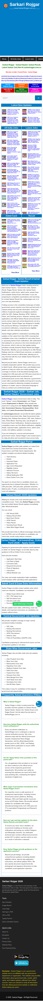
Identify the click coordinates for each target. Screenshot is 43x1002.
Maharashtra (25, 80)
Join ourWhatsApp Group (21, 90)
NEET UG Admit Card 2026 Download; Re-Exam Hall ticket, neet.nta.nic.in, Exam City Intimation (14, 236)
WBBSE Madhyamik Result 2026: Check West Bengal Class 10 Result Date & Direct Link (34, 246)
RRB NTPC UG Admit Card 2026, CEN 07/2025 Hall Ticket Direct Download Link (13, 261)
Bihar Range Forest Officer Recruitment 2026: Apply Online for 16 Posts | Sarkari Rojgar (34, 163)
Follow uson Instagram (35, 90)
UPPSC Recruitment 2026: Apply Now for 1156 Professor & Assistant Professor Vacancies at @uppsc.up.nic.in (13, 112)
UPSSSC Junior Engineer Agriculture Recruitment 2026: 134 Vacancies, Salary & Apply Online (34, 111)
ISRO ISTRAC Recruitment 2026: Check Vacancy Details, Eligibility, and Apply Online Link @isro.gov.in (14, 198)
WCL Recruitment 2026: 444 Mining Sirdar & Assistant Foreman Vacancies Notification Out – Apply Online (14, 178)
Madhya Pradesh (16, 78)
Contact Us (5, 938)
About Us (5, 932)
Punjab (39, 80)
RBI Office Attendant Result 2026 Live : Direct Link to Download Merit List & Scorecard (34, 227)
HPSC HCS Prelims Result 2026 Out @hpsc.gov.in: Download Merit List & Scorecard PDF (34, 260)
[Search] (38, 97)
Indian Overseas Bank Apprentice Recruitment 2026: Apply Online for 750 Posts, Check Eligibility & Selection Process (14, 191)
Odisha (33, 80)
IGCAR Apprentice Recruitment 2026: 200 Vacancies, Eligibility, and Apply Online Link (13, 171)
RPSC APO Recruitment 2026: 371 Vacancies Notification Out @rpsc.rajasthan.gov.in (34, 214)
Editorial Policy (7, 945)
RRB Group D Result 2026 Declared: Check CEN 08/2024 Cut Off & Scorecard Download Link (34, 221)
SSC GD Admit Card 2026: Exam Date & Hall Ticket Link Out (13, 249)
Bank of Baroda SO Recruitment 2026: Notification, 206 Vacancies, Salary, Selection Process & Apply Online (14, 150)
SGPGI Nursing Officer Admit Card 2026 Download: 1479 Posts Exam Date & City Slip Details (13, 243)
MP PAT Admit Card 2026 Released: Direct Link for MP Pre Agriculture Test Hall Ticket (13, 255)
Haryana (17, 76)
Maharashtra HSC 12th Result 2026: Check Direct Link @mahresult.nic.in (34, 265)
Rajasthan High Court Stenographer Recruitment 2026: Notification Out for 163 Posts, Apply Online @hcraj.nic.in (34, 156)
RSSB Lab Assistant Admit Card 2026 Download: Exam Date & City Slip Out (14, 267)
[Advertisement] (21, 34)
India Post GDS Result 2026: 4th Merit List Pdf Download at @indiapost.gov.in (33, 234)
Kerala (8, 78)
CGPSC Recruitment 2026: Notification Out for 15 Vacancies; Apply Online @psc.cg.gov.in (34, 199)
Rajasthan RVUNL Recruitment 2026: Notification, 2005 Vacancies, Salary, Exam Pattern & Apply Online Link (34, 148)
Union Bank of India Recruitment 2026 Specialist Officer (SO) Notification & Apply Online (12, 158)
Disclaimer (5, 935)
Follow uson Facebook (35, 85)
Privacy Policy (6, 941)
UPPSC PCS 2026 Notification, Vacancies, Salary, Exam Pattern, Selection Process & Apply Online (34, 192)
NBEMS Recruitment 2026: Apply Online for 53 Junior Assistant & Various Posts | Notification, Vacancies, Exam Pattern (34, 206)
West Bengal (16, 80)
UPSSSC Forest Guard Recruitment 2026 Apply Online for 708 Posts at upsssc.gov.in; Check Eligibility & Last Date (34, 177)
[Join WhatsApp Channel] (39, 604)
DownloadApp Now (21, 85)
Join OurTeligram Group (8, 85)
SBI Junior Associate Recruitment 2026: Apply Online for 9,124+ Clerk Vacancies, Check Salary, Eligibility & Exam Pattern (34, 120)
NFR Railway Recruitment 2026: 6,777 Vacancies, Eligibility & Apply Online (13, 184)
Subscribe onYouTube (8, 90)
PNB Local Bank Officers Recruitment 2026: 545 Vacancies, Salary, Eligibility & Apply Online (13, 165)
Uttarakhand (6, 80)
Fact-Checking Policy (9, 948)
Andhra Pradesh (27, 76)
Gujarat (10, 76)
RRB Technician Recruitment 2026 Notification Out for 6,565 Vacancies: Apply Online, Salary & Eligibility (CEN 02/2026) (13, 213)
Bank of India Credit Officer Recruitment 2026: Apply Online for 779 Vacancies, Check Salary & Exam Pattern (14, 205)
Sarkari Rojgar (25, 4)
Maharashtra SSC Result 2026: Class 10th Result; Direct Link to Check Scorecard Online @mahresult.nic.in (34, 253)
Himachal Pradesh (29, 78)
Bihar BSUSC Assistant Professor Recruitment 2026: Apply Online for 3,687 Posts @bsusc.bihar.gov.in (33, 169)
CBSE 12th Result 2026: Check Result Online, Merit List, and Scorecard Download (34, 240)
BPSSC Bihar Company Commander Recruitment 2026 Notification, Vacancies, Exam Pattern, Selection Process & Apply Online (34, 184)
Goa (5, 76)
